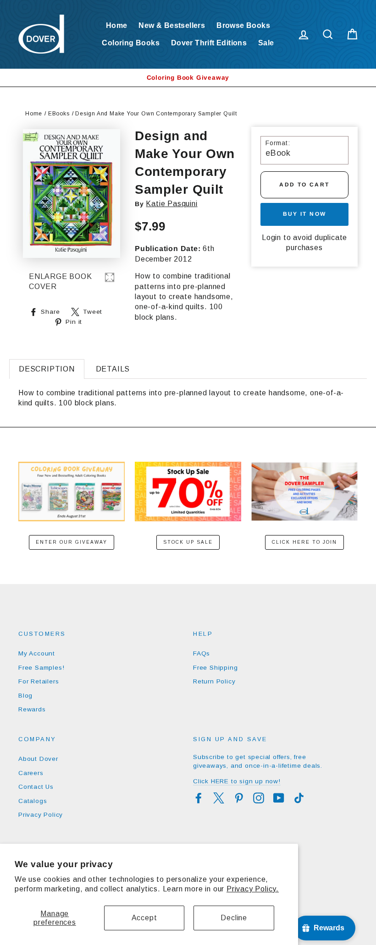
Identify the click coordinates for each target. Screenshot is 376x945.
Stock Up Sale (188, 542)
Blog (25, 695)
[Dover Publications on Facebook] (198, 797)
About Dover (38, 758)
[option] (188, 77)
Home (116, 25)
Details (113, 369)
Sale (266, 43)
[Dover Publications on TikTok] (298, 797)
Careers (31, 773)
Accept (144, 918)
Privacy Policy (40, 814)
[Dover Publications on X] (218, 797)
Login (271, 237)
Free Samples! (41, 667)
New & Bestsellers (171, 25)
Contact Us (36, 786)
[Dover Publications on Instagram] (258, 797)
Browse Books (243, 25)
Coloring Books (131, 43)
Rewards (32, 709)
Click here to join (304, 542)
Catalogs (32, 801)
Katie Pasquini (171, 204)
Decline (234, 918)
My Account (36, 653)
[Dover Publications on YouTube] (278, 797)
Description (47, 369)
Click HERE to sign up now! (237, 781)
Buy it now (304, 214)
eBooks (59, 113)
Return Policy (214, 681)
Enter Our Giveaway (71, 542)
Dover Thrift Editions (209, 43)
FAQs (201, 653)
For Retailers (38, 681)
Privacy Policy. (253, 889)
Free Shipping (215, 667)
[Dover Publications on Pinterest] (238, 797)
